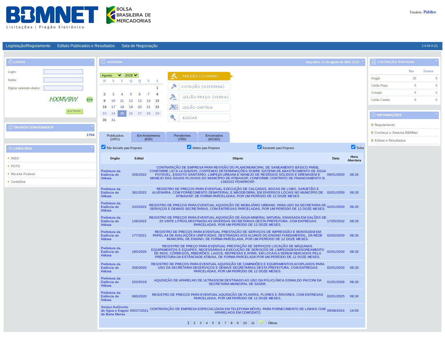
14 (149, 100)
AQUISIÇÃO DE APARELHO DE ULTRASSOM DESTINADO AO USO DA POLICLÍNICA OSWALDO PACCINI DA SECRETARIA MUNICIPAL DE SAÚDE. (238, 282)
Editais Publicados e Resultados (86, 46)
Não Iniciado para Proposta (124, 148)
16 (105, 107)
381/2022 (139, 192)
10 (113, 100)
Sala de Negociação (140, 46)
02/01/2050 (336, 192)
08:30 (354, 174)
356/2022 (139, 174)
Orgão (115, 158)
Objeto (238, 158)
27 (140, 113)
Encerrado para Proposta (278, 148)
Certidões (18, 181)
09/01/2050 (336, 174)
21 (149, 107)
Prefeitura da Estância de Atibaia (111, 174)
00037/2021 (139, 310)
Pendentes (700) (182, 137)
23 (105, 113)
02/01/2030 (336, 251)
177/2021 (139, 235)
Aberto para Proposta (206, 148)
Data (335, 158)
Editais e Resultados (390, 140)
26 (131, 113)
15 (157, 100)
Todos (360, 148)
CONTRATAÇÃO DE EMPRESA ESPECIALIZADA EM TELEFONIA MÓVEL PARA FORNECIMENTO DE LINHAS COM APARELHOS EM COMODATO (237, 310)
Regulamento (385, 125)
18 (122, 107)
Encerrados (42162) (214, 137)
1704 (90, 135)
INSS (15, 158)
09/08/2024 (336, 310)
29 (157, 113)
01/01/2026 (336, 282)
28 (149, 113)
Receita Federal (23, 174)
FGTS (15, 166)
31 (113, 120)
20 (140, 107)
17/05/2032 (336, 221)
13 (140, 100)
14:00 (354, 310)
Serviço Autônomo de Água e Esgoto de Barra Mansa (115, 310)
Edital (139, 158)
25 (122, 113)
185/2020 (139, 251)
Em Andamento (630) (148, 137)
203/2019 (139, 282)
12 (131, 100)
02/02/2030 (336, 235)
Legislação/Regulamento (28, 46)
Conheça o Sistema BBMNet (396, 132)
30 (105, 120)
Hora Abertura (354, 158)
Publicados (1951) (115, 137)
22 (157, 107)
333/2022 (139, 207)
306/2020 (139, 267)
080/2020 (139, 296)
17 (113, 107)
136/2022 (139, 221)
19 (131, 107)
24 (113, 113)
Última (272, 323)
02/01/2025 (336, 296)
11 (122, 100)
